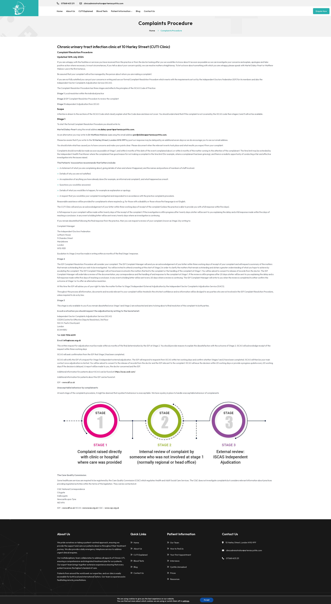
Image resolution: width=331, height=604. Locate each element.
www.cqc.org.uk (112, 508)
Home (59, 11)
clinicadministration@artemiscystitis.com (103, 3)
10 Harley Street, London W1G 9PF (240, 542)
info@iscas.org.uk (72, 340)
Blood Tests (101, 11)
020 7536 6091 (68, 335)
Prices (173, 573)
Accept (206, 600)
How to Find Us (176, 548)
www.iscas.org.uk (90, 508)
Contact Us (149, 11)
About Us (70, 11)
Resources (174, 579)
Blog (138, 11)
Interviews (174, 561)
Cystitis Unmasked (178, 567)
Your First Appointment (180, 554)
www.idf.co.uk (68, 382)
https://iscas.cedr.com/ (125, 371)
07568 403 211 (67, 3)
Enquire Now (321, 11)
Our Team (174, 542)
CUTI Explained (85, 11)
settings (186, 601)
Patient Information (121, 11)
